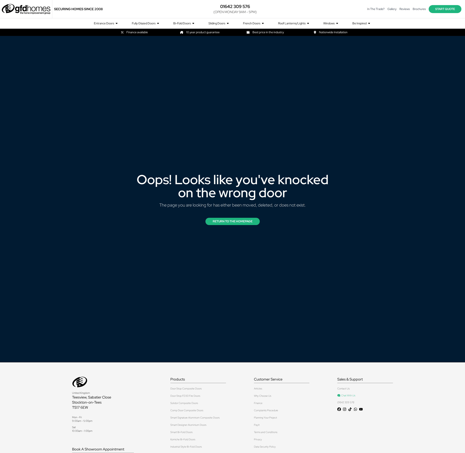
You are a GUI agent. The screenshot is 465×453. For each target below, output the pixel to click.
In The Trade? (376, 9)
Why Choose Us (262, 395)
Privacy (258, 439)
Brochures (419, 9)
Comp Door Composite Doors (186, 410)
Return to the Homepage (232, 221)
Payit (257, 424)
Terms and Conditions (265, 432)
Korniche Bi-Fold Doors (182, 439)
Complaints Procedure (266, 410)
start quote (445, 9)
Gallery (392, 9)
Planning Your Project (265, 417)
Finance (258, 403)
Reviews (404, 9)
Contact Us (343, 388)
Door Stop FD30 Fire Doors (185, 395)
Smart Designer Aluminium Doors (188, 424)
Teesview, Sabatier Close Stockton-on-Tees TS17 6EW (91, 402)
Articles (258, 388)
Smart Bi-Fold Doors (181, 432)
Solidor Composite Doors (184, 403)
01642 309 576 (345, 402)
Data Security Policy (265, 446)
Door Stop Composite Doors (186, 388)
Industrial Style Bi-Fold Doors (186, 446)
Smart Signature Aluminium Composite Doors (195, 417)
